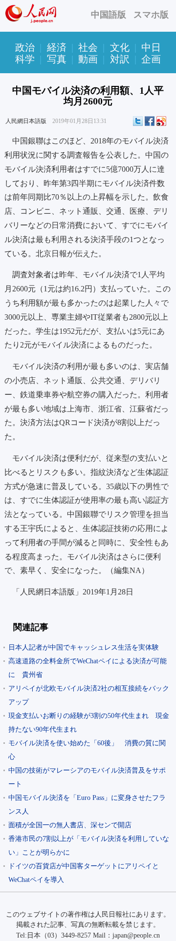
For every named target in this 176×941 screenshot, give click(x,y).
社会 (88, 47)
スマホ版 (151, 15)
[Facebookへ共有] (149, 121)
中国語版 (108, 15)
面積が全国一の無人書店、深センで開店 (70, 825)
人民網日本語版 (25, 121)
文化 (120, 47)
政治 (25, 47)
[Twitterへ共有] (138, 121)
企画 (151, 59)
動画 (88, 59)
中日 (151, 47)
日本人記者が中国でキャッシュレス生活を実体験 (83, 647)
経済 (56, 47)
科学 (25, 59)
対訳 (120, 59)
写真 (56, 59)
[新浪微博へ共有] (161, 121)
